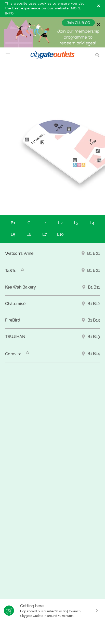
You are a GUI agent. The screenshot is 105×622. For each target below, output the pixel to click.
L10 (60, 234)
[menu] (7, 55)
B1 (13, 223)
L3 (76, 223)
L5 (13, 234)
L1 (45, 223)
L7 (44, 234)
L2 (60, 223)
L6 (29, 234)
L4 (92, 223)
